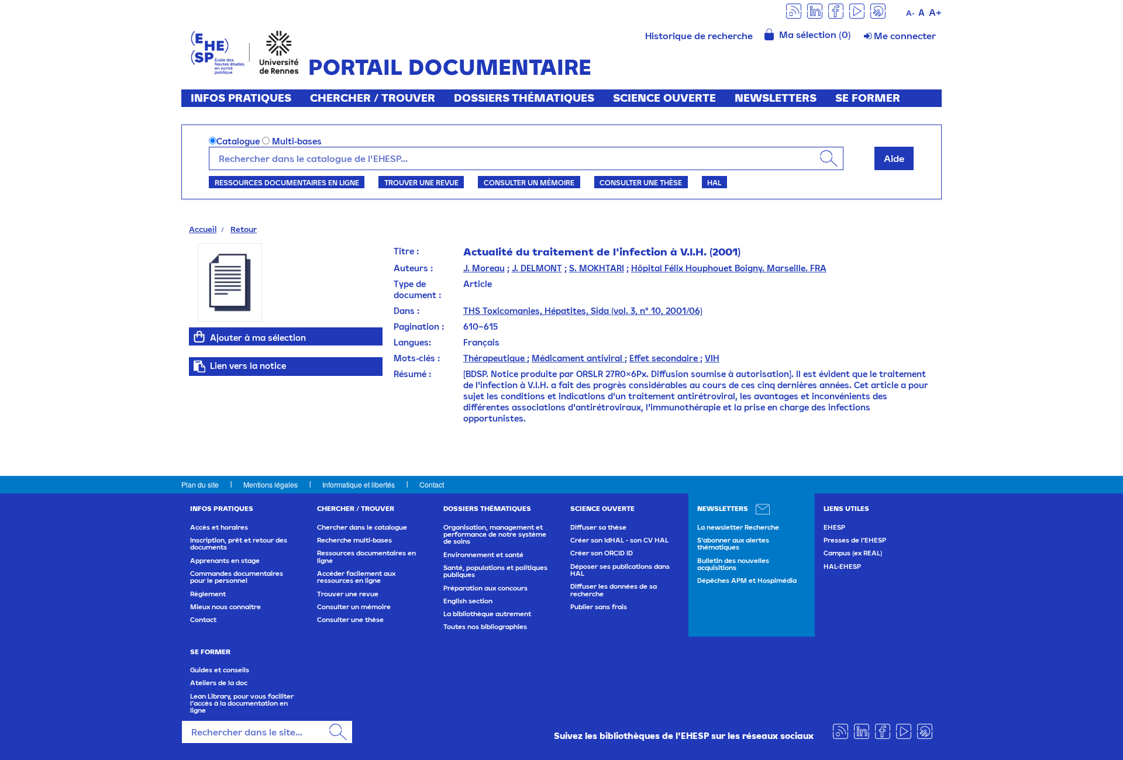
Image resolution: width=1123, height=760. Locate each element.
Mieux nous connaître (225, 606)
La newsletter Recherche (738, 527)
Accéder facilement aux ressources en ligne (356, 577)
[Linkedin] (814, 10)
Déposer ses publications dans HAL (620, 570)
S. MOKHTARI (596, 268)
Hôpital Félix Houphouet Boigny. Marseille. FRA (728, 268)
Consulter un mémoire (529, 182)
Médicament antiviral (578, 358)
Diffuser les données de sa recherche (613, 590)
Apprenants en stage (225, 560)
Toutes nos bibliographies (485, 626)
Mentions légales (270, 484)
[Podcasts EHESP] (878, 10)
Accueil (202, 229)
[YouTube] (856, 10)
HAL (714, 182)
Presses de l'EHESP (855, 540)
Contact (431, 484)
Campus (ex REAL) (853, 553)
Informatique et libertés (358, 484)
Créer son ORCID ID (601, 553)
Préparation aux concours (485, 588)
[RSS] (793, 10)
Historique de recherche (699, 35)
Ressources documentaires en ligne (287, 182)
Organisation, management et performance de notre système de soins (494, 534)
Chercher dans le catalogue (362, 527)
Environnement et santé (483, 554)
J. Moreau (484, 268)
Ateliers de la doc (218, 682)
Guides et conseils (219, 669)
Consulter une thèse (641, 182)
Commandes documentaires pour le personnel (236, 577)
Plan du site (200, 484)
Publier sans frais (598, 606)
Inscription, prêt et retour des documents (238, 544)
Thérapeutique (495, 358)
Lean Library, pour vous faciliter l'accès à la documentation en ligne (242, 703)
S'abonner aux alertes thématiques (733, 544)
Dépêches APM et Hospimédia (747, 580)
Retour (243, 229)
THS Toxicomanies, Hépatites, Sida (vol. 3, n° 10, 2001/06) (582, 311)
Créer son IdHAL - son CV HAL (619, 540)
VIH (712, 358)
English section (467, 600)
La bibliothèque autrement (487, 613)
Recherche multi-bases (354, 540)
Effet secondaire (664, 358)
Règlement (208, 593)
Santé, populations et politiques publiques (495, 571)
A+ (935, 12)
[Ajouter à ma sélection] (199, 337)
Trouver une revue (421, 182)
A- (910, 13)
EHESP (834, 527)
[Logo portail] (244, 51)
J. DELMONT (537, 268)
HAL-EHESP (842, 566)
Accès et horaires (219, 527)
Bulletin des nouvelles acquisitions (733, 564)
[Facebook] (835, 10)
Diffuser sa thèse (598, 527)
